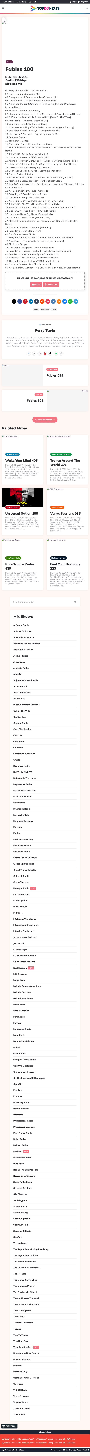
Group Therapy (20, 882)
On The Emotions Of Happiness (29, 1078)
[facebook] (19, 301)
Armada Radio (20, 686)
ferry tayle (45, 309)
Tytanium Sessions (22, 1347)
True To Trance (20, 1335)
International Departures (26, 925)
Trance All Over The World (26, 1298)
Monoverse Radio (22, 1029)
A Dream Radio (21, 625)
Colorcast (18, 747)
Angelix (17, 674)
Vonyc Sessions (57, 507)
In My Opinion (20, 900)
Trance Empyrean (22, 1310)
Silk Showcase (20, 1194)
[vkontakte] (53, 301)
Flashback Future (22, 845)
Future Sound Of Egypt (25, 857)
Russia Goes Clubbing (24, 1176)
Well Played (19, 1414)
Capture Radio (20, 723)
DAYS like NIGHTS (22, 772)
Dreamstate (19, 802)
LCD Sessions (20, 974)
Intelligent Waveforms (24, 919)
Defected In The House (24, 778)
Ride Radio (18, 1163)
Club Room (18, 741)
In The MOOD (20, 906)
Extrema (17, 827)
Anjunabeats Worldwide (25, 680)
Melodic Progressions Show (27, 986)
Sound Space (20, 1206)
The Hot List (19, 1273)
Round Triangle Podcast (25, 1169)
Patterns (17, 1096)
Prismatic (18, 1114)
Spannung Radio (21, 1218)
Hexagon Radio (21, 888)
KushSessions (20, 968)
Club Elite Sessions (22, 729)
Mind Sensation (21, 1010)
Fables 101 (35, 400)
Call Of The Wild (21, 711)
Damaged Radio (21, 766)
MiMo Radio (19, 1004)
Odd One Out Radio (23, 1065)
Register (84, 2)
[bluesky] (64, 301)
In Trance (18, 912)
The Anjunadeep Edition (25, 1255)
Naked (16, 1047)
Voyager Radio (20, 1402)
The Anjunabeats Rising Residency (30, 1249)
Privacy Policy (75, 1450)
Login (74, 2)
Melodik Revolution (23, 998)
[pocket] (47, 301)
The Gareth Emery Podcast (26, 1267)
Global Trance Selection (25, 870)
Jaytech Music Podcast (24, 937)
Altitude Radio (20, 655)
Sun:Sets (17, 1237)
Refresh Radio (20, 1145)
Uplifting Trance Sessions (26, 1377)
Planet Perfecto (21, 1108)
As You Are (19, 698)
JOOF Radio (19, 943)
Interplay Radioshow (23, 931)
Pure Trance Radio (13, 558)
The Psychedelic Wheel (25, 1292)
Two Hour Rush (21, 1341)
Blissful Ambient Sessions (26, 704)
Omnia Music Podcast (24, 1072)
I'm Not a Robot (21, 894)
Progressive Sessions (24, 1127)
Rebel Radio (19, 1139)
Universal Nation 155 (21, 513)
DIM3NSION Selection (24, 790)
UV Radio (18, 1383)
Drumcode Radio (21, 808)
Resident (17, 1151)
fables (36, 309)
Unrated (17, 1365)
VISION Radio (20, 1390)
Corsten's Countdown (24, 753)
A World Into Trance (23, 637)
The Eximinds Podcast (24, 1261)
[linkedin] (31, 301)
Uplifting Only (20, 1371)
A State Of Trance (22, 631)
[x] (14, 301)
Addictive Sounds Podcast (26, 643)
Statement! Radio (22, 1231)
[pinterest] (25, 301)
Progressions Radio (23, 1120)
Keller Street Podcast (24, 961)
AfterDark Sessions (23, 649)
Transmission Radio (23, 1322)
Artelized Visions (22, 692)
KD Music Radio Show (24, 955)
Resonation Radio (22, 1157)
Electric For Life (21, 815)
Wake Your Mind (12, 454)
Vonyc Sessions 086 (65, 513)
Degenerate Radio (22, 784)
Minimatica (19, 1016)
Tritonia (17, 1329)
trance (53, 309)
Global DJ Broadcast (23, 863)
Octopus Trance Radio (24, 1059)
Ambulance (19, 662)
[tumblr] (36, 301)
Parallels (17, 1090)
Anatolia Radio (21, 668)
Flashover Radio (21, 851)
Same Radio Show (22, 1182)
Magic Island (19, 980)
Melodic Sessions (22, 992)
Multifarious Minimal (23, 1041)
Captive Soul (19, 717)
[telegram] (75, 301)
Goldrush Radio (21, 876)
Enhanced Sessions (23, 821)
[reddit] (42, 301)
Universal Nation (12, 507)
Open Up (17, 1084)
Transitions (19, 1316)
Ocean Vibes (19, 1053)
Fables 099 (55, 375)
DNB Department (22, 796)
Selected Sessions (22, 1188)
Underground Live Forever (26, 1353)
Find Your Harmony (58, 558)
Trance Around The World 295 (65, 462)
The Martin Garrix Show (25, 1279)
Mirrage (17, 1023)
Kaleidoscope (20, 949)
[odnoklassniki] (59, 301)
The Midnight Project (23, 1286)
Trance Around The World (60, 454)
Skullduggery (20, 1200)
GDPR (86, 1450)
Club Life (17, 735)
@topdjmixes (45, 1432)
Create (16, 759)
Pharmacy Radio (21, 1102)
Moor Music (19, 1035)
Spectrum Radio (21, 1224)
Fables (9, 62)
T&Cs (65, 1450)
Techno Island (20, 1243)
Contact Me (56, 1450)
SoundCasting (20, 1212)
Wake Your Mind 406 (21, 460)
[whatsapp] (70, 301)
